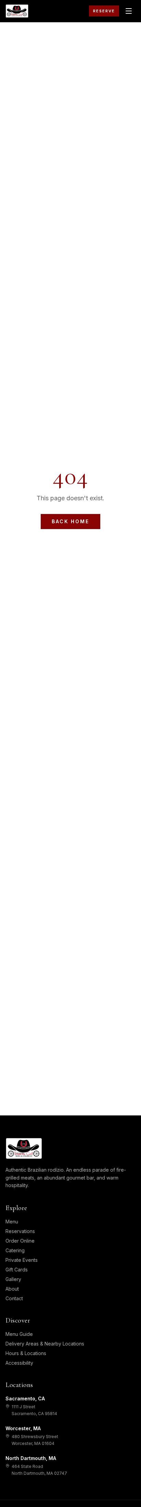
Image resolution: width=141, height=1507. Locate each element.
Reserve (104, 11)
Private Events (21, 1260)
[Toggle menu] (129, 11)
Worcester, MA (23, 1428)
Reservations (20, 1231)
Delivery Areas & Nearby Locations (44, 1344)
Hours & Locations (25, 1353)
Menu (11, 1221)
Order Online (20, 1241)
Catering (15, 1250)
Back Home (70, 521)
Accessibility (19, 1363)
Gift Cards (16, 1269)
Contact (14, 1298)
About (12, 1289)
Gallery (13, 1279)
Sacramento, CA (25, 1398)
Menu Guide (19, 1334)
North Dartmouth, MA (30, 1458)
